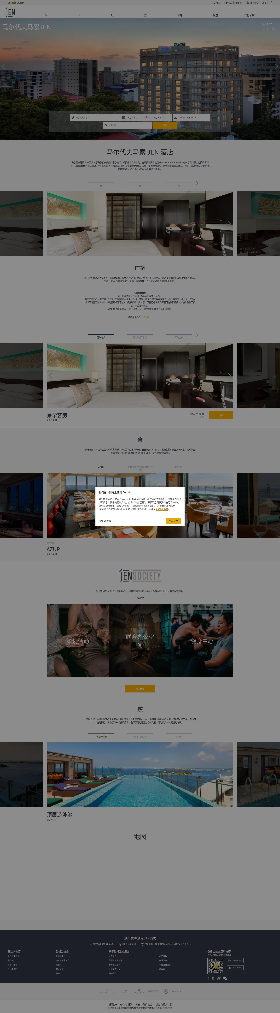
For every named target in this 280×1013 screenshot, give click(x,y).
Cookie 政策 (162, 508)
